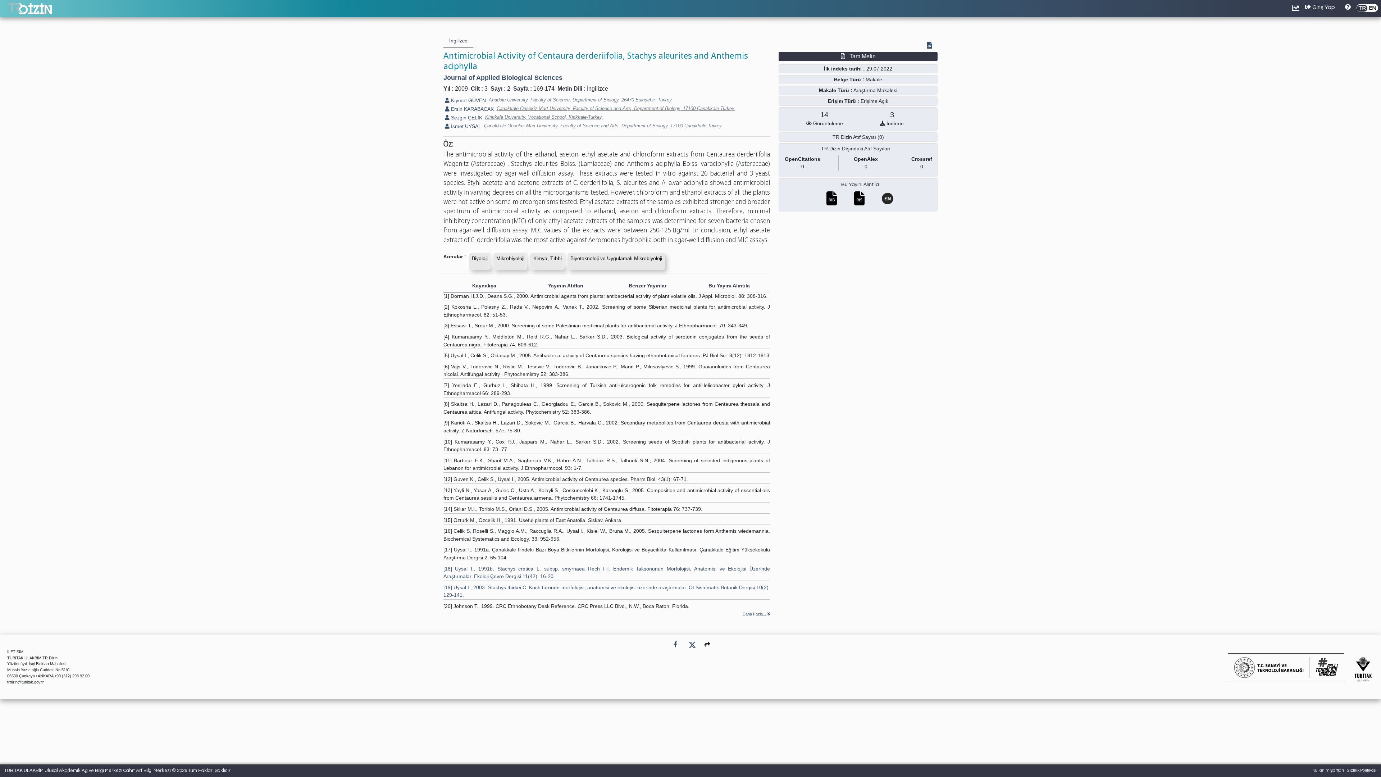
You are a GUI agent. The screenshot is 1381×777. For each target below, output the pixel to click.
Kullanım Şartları (1328, 770)
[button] (707, 644)
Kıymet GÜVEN (468, 100)
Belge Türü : (849, 79)
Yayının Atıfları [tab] (565, 285)
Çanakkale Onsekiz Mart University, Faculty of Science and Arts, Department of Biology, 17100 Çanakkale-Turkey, (616, 108)
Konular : (454, 256)
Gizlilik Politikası (1362, 770)
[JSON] (931, 46)
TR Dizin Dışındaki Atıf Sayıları (855, 148)
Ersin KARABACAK (472, 109)
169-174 (544, 89)
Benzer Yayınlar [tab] (647, 285)
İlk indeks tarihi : (844, 69)
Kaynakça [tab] (484, 285)
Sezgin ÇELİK (466, 118)
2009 (461, 89)
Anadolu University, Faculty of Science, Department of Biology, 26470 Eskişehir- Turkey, (581, 100)
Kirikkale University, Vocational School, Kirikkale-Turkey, (544, 117)
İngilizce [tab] (458, 41)
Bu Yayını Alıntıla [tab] (729, 285)
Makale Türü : (835, 90)
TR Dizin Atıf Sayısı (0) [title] (858, 137)
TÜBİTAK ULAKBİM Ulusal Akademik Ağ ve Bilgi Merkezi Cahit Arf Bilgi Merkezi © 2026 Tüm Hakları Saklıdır (117, 770)
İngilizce (597, 89)
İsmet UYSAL (465, 126)
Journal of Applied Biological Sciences (502, 77)
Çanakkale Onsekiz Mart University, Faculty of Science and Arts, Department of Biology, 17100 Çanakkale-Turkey (603, 125)
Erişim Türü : (843, 101)
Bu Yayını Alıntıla (860, 184)
